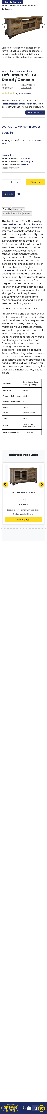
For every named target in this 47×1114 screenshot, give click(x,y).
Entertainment (29, 6)
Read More (33, 112)
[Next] (41, 484)
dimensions (18, 209)
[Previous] (5, 484)
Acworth (26, 158)
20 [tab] (26, 528)
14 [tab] (8, 528)
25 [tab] (42, 528)
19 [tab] (23, 528)
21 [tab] (30, 528)
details (7, 209)
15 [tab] (11, 528)
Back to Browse (12, 2)
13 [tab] (4, 528)
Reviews (27, 213)
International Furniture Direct (17, 71)
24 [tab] (39, 528)
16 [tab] (14, 528)
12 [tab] (1, 528)
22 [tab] (33, 528)
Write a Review (25, 93)
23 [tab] (36, 528)
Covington (28, 161)
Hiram (25, 164)
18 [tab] (20, 528)
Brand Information (12, 213)
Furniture (14, 6)
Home (4, 5)
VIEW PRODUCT (23, 520)
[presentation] (4, 26)
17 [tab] (17, 528)
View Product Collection (28, 86)
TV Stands (7, 9)
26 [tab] (45, 528)
